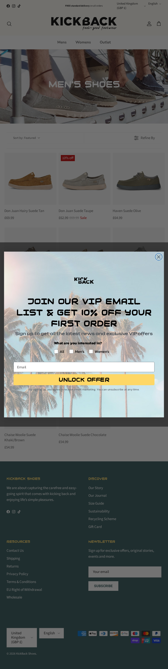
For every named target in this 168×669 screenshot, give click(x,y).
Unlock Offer (84, 379)
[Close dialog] (158, 256)
